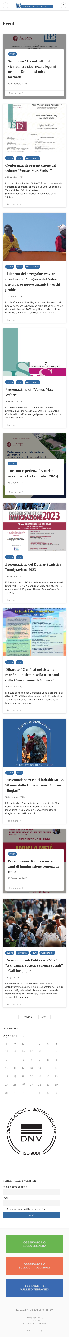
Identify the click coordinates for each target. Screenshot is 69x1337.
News (19, 158)
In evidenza (22, 953)
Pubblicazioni (32, 158)
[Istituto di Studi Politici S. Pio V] (34, 5)
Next (43, 1016)
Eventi (12, 54)
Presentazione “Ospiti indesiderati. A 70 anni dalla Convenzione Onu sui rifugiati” (34, 785)
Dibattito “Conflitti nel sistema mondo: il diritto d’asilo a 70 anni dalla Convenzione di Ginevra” (32, 674)
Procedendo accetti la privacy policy (25, 1209)
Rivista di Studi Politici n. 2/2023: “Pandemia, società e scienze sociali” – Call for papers (34, 965)
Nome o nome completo (15, 1186)
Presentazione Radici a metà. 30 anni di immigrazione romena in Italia (33, 866)
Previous (27, 1016)
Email (5, 1197)
